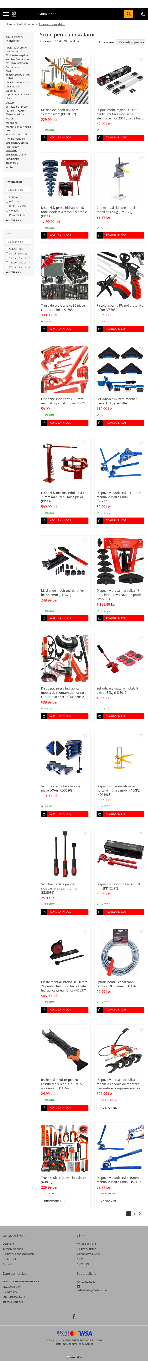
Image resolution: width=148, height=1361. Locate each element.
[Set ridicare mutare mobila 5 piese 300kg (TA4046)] (120, 369)
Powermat (15, 215)
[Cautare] (128, 14)
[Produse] (6, 14)
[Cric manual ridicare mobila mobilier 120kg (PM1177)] (120, 178)
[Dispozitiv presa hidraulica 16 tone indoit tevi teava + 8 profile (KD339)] (64, 178)
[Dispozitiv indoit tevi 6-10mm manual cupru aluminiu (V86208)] (64, 369)
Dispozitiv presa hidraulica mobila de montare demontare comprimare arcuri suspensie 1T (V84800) (64, 692)
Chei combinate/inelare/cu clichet (18, 74)
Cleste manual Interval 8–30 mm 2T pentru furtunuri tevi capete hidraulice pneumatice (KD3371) (64, 986)
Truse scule (12, 163)
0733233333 (88, 1281)
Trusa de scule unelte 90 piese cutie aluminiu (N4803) (63, 307)
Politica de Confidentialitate (18, 1254)
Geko (12, 201)
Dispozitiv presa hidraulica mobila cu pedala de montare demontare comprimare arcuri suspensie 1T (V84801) (119, 1084)
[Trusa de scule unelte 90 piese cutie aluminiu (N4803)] (64, 276)
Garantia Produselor (88, 1254)
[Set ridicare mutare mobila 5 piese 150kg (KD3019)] (120, 658)
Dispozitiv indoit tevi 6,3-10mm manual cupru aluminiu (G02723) (119, 497)
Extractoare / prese (17, 106)
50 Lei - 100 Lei (17, 253)
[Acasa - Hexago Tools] (14, 14)
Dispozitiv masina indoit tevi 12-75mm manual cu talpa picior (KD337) (64, 497)
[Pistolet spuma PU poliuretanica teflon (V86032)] (120, 276)
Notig (12, 210)
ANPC (80, 1259)
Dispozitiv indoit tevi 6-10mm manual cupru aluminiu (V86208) (64, 401)
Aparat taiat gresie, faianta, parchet (16, 49)
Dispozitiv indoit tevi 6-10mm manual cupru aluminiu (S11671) (120, 1180)
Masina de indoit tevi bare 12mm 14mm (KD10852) (60, 112)
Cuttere (10, 102)
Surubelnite (12, 158)
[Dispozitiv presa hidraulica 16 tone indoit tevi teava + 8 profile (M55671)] (120, 561)
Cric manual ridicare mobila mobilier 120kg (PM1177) (117, 210)
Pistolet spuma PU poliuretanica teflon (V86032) (120, 307)
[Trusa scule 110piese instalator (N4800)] (64, 1148)
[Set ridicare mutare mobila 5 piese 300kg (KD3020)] (64, 756)
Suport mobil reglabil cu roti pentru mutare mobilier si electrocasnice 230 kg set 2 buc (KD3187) (119, 114)
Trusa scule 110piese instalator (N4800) (63, 1180)
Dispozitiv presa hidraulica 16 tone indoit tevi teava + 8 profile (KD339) (64, 212)
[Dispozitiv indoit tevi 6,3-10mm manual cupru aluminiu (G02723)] (120, 463)
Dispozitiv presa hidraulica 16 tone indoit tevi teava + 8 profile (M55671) (119, 594)
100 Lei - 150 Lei (18, 258)
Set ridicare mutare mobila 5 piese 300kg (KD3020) (61, 788)
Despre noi (9, 1243)
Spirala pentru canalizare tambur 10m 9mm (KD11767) (118, 984)
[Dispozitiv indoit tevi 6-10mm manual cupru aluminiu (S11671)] (120, 1148)
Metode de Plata (86, 1243)
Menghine (11, 122)
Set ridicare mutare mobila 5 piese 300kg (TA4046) (117, 401)
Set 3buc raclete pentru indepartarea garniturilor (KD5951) (59, 888)
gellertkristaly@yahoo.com (92, 1290)
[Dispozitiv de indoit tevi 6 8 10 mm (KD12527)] (120, 854)
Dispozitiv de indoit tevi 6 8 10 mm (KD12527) (118, 886)
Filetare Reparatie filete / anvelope (16, 112)
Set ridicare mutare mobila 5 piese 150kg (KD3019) (117, 690)
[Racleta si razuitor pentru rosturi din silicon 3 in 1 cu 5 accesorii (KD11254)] (64, 1050)
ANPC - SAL (83, 1264)
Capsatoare (12, 67)
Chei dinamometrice (17, 82)
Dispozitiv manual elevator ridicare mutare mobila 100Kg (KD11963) (118, 790)
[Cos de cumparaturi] (143, 14)
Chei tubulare (13, 86)
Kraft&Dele (15, 206)
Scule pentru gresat (17, 142)
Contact (7, 1264)
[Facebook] (74, 1316)
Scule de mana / (27, 24)
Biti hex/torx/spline (17, 55)
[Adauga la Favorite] (85, 60)
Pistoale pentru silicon (18, 134)
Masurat (10, 118)
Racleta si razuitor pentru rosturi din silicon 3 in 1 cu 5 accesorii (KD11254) (61, 1084)
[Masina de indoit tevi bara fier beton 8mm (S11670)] (64, 561)
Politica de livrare (12, 1259)
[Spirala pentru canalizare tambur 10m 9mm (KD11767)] (120, 952)
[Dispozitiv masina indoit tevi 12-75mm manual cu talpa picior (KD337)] (64, 463)
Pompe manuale (15, 138)
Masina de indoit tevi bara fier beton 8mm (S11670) (62, 592)
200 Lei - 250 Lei (18, 267)
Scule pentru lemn (16, 154)
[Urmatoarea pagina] (139, 1213)
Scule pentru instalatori (13, 148)
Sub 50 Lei (15, 249)
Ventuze (10, 167)
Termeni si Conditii (13, 1249)
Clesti (9, 98)
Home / (11, 24)
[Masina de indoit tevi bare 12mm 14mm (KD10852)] (64, 80)
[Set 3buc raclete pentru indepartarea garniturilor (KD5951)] (64, 854)
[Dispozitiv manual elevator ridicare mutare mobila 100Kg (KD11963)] (120, 756)
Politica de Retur (86, 1249)
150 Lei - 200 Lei (18, 262)
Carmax (13, 197)
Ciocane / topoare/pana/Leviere (18, 92)
